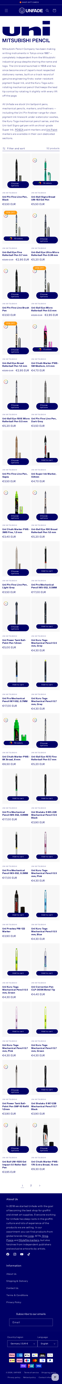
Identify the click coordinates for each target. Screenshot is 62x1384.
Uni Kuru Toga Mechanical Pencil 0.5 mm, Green (15, 989)
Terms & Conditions (17, 1295)
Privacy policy (14, 1377)
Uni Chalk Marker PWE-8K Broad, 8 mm (16, 758)
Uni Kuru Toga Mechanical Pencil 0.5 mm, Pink (44, 873)
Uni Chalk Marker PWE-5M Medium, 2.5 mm (45, 364)
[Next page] (39, 1185)
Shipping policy (48, 1372)
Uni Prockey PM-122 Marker (13, 930)
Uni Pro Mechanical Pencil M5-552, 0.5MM (44, 586)
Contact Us (12, 1288)
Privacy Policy (13, 1302)
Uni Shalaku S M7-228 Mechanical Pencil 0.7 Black (44, 1106)
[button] (6, 10)
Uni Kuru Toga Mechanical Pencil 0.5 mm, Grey (44, 643)
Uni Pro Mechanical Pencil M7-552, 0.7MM (15, 700)
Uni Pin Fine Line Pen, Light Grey (15, 586)
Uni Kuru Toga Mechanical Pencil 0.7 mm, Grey (44, 701)
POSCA (19, 129)
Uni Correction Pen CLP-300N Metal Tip (43, 988)
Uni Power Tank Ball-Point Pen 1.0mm (14, 641)
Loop (30, 1235)
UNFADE (17, 1372)
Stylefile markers (28, 1240)
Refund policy (29, 1377)
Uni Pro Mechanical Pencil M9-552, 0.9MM (15, 813)
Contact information (48, 1377)
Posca (10, 1240)
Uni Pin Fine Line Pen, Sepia (15, 475)
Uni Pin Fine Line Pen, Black (15, 198)
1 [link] (22, 1185)
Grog (44, 1235)
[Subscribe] (49, 1322)
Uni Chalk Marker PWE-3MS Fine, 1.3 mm (16, 531)
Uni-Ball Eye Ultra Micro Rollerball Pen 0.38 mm (45, 254)
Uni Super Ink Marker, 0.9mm (43, 475)
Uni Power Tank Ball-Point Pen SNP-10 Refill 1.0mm (15, 1106)
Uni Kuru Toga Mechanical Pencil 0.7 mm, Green (44, 1048)
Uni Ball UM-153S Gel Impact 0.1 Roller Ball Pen (14, 1164)
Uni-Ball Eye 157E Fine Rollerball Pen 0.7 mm (44, 758)
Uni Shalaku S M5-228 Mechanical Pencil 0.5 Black (44, 815)
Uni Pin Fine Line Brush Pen (15, 309)
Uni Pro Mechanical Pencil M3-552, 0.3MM (15, 872)
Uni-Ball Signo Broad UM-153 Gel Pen (43, 198)
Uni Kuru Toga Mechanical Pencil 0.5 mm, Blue (44, 931)
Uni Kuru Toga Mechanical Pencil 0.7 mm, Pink (15, 1048)
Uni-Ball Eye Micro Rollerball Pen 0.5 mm (44, 309)
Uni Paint (51, 129)
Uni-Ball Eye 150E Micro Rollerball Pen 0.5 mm (16, 420)
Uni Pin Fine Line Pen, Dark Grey (43, 420)
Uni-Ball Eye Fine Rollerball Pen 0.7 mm (15, 254)
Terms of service (31, 1372)
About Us (11, 1274)
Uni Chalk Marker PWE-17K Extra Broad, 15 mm (45, 1163)
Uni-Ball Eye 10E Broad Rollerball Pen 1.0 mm (44, 531)
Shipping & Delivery (17, 1281)
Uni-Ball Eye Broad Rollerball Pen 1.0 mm (14, 364)
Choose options (15, 184)
